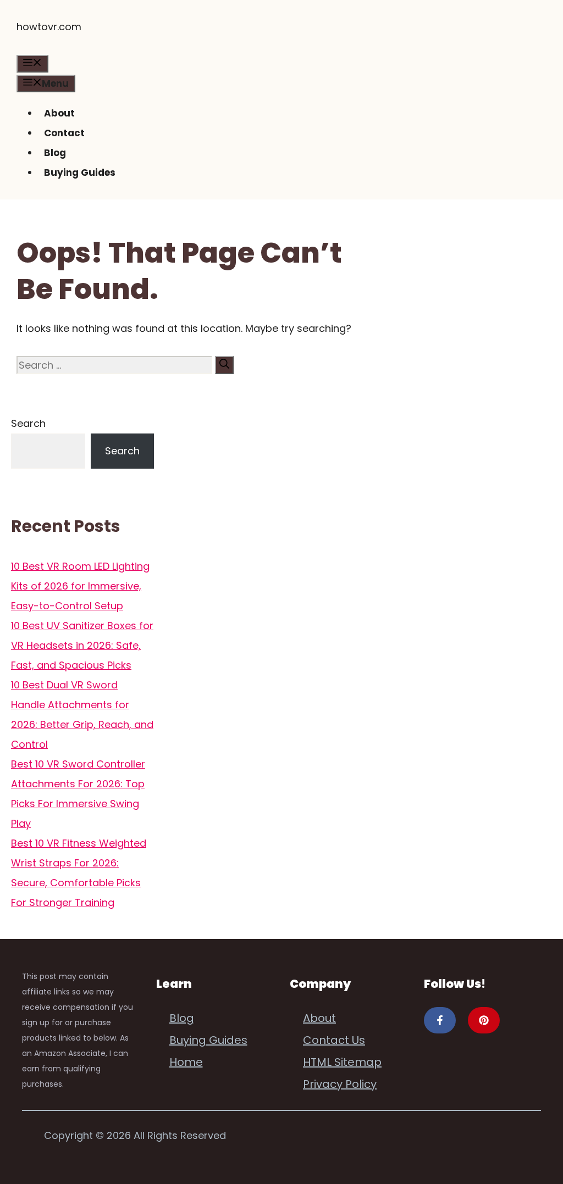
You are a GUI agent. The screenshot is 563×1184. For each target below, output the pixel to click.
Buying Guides (79, 172)
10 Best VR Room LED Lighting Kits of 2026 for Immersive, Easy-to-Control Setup (80, 586)
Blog (55, 152)
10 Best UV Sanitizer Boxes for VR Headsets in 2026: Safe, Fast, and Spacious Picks (82, 645)
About (59, 113)
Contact (64, 133)
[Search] (224, 365)
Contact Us (334, 1040)
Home (186, 1062)
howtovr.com (48, 27)
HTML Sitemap (342, 1062)
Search (28, 423)
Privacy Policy (340, 1084)
